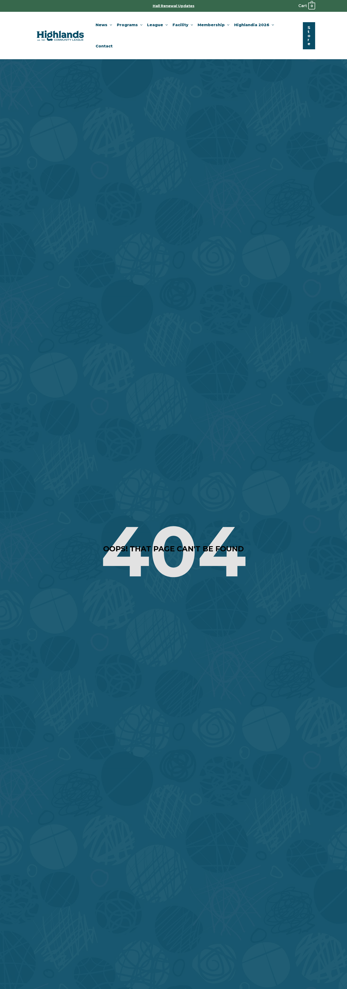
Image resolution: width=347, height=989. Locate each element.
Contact (104, 46)
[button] (109, 25)
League (155, 25)
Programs (127, 25)
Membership (211, 25)
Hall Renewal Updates (174, 6)
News (101, 25)
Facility (180, 25)
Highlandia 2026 (251, 25)
